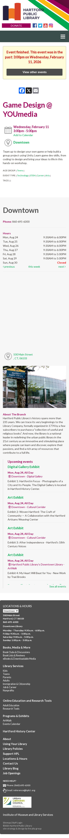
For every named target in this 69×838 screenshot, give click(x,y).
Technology (23, 175)
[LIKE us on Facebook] (35, 25)
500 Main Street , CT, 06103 (23, 356)
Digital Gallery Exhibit (24, 467)
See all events (57, 586)
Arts (47, 175)
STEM (32, 175)
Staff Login (17, 822)
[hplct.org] (23, 11)
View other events (35, 72)
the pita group (34, 828)
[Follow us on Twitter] (40, 25)
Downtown (21, 142)
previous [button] (9, 266)
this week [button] (34, 266)
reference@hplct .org (24, 790)
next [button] (61, 266)
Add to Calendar (23, 135)
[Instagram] (51, 25)
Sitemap (7, 822)
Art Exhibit (16, 497)
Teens (20, 170)
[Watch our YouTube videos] (45, 25)
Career (40, 175)
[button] (63, 36)
